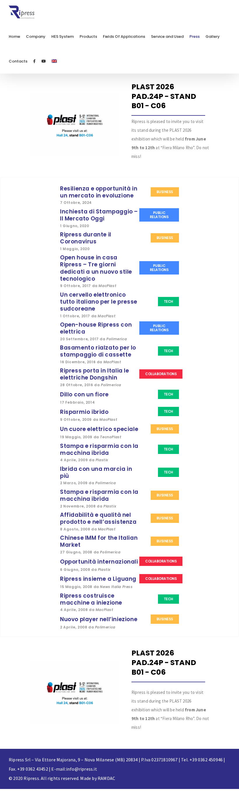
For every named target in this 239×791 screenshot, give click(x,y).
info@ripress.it (81, 769)
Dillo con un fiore (84, 394)
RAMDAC (106, 778)
